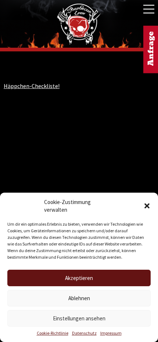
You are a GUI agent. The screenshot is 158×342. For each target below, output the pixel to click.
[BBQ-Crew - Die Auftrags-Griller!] (79, 24)
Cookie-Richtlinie (52, 333)
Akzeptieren (79, 277)
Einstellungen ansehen (79, 318)
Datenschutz (84, 333)
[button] (147, 206)
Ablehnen (79, 298)
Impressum (111, 333)
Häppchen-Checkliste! (32, 86)
